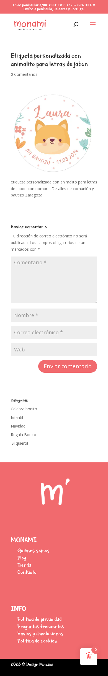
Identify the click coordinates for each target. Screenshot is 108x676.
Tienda (24, 564)
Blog (21, 557)
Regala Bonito (23, 434)
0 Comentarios (24, 74)
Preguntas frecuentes (40, 626)
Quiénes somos (33, 550)
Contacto (27, 572)
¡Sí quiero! (19, 443)
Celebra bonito (24, 408)
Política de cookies (37, 640)
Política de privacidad (39, 619)
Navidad (18, 426)
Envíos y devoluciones (40, 633)
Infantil (17, 417)
